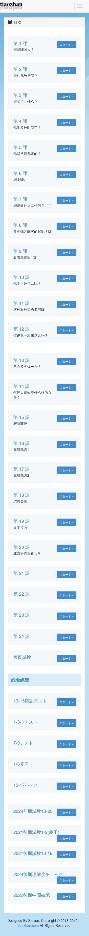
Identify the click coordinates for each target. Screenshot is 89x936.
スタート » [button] (66, 44)
